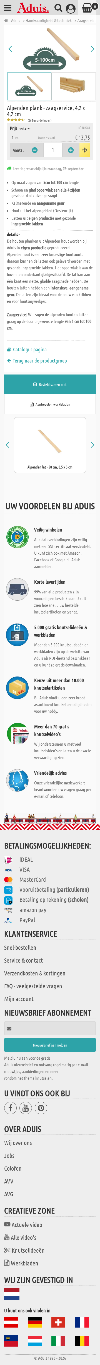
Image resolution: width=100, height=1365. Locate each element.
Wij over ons (18, 1142)
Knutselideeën (28, 1250)
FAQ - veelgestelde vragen (33, 985)
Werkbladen (24, 1263)
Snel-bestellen (20, 947)
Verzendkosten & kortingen (35, 973)
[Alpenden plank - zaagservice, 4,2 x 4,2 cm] (51, 49)
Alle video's (23, 1237)
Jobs (9, 1155)
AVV (8, 1181)
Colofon (13, 1168)
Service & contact (23, 960)
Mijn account (19, 998)
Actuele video (27, 1224)
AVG (8, 1193)
